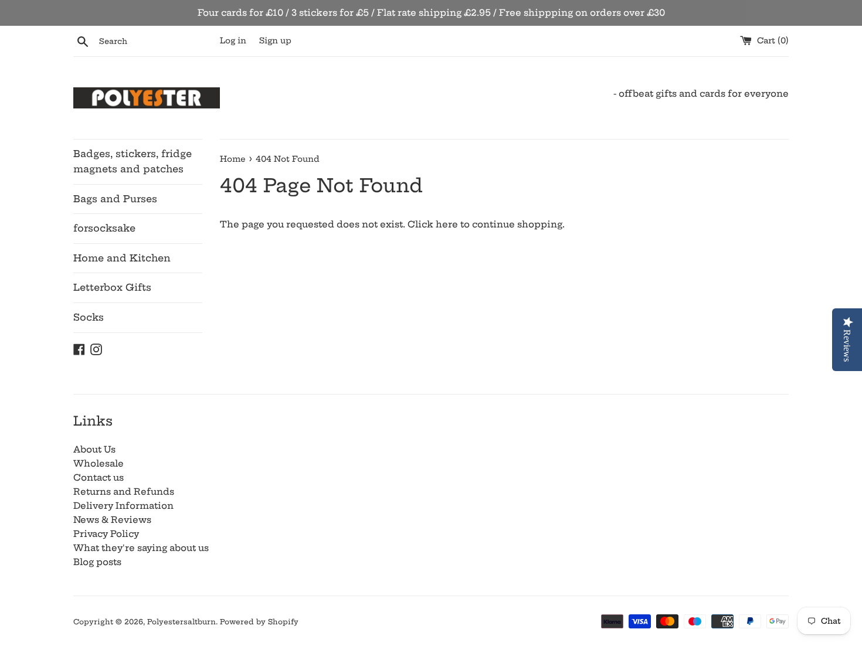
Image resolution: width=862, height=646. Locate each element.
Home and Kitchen (122, 258)
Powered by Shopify (259, 621)
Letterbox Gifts (112, 287)
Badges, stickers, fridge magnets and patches (132, 161)
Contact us (98, 477)
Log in (233, 41)
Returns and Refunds (123, 491)
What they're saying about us (141, 547)
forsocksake (104, 228)
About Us (94, 449)
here (447, 224)
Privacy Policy (106, 533)
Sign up (275, 41)
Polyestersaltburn (181, 621)
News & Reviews (112, 519)
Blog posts (97, 561)
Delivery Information (123, 505)
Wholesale (98, 463)
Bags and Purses (115, 199)
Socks (88, 317)
